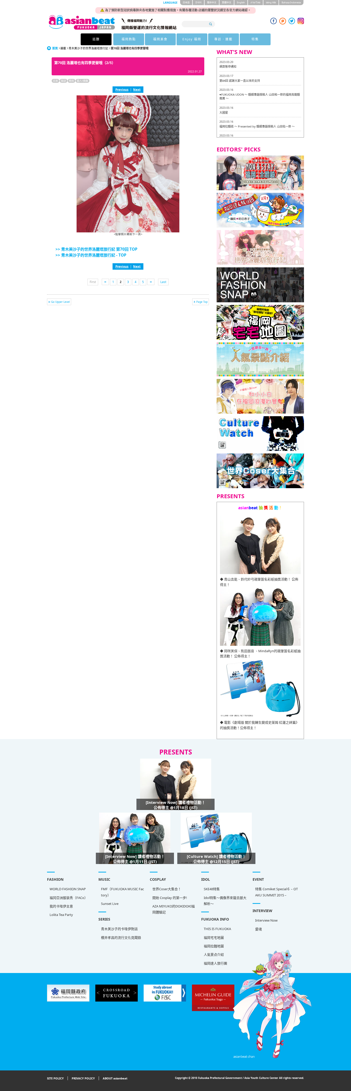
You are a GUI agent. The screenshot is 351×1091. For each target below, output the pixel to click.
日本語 (186, 2)
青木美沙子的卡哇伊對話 (119, 928)
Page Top (202, 302)
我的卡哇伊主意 (61, 906)
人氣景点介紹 (214, 954)
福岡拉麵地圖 (214, 946)
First (93, 282)
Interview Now (266, 920)
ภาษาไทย (255, 2)
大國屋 (223, 112)
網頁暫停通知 (227, 66)
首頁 (55, 48)
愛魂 (258, 929)
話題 (96, 39)
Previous (121, 89)
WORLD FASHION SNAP (68, 889)
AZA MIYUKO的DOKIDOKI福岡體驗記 (173, 909)
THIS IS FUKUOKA (217, 928)
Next (137, 89)
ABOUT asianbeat (115, 1078)
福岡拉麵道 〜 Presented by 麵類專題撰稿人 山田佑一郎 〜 (257, 126)
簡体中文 (211, 2)
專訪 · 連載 (223, 39)
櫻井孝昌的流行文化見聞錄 (121, 937)
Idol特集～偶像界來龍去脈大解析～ (225, 900)
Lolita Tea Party (61, 914)
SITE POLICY (55, 1078)
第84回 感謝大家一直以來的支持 (239, 81)
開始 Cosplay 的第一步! (169, 897)
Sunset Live (109, 903)
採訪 (63, 81)
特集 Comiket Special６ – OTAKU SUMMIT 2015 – (276, 892)
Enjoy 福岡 (191, 39)
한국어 (198, 2)
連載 (63, 48)
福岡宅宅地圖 (214, 937)
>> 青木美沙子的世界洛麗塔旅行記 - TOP (91, 255)
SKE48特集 (212, 889)
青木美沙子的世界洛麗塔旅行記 (88, 48)
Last (163, 282)
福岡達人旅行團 (215, 963)
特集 (255, 39)
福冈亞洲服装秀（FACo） (69, 897)
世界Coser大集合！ (166, 889)
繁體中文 (226, 2)
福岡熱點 (129, 39)
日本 (55, 81)
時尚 (71, 81)
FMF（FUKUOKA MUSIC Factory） (122, 892)
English (241, 2)
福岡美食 (160, 39)
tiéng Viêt (271, 2)
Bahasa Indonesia (291, 2)
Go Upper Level (60, 302)
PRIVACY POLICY (83, 1078)
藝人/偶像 (82, 81)
